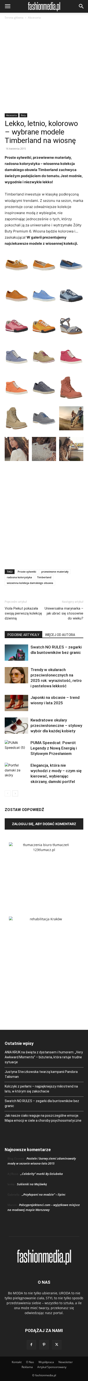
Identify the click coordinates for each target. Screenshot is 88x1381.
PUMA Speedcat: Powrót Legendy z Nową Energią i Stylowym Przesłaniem (54, 748)
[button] (7, 6)
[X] (56, 1344)
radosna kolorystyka (19, 577)
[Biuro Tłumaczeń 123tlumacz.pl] (44, 871)
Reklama (27, 1367)
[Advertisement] (44, 67)
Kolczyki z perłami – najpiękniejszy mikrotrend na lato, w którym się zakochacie (41, 1088)
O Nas (30, 1362)
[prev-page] (8, 793)
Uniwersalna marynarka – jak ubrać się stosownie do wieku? (64, 613)
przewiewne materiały (55, 571)
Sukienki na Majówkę (32, 1184)
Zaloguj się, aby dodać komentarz (44, 824)
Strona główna (14, 18)
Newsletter (65, 1362)
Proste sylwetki (27, 571)
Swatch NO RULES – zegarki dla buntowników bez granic (42, 1103)
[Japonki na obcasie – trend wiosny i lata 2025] (16, 703)
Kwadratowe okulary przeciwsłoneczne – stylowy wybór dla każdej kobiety (56, 725)
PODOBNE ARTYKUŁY (23, 635)
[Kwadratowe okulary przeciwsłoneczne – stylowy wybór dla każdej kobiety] (16, 725)
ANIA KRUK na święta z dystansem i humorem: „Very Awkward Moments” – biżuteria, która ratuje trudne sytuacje (44, 1057)
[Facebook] (31, 1344)
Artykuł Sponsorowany (51, 1367)
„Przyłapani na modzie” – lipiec (43, 1194)
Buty (23, 115)
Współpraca (46, 1362)
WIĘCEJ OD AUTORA (60, 635)
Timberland (44, 577)
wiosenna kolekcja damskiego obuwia (30, 583)
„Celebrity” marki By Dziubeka (41, 1174)
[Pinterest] (44, 1344)
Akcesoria (34, 18)
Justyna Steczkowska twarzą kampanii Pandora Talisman (41, 1074)
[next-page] (15, 793)
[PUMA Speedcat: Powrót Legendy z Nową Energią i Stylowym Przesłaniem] (16, 748)
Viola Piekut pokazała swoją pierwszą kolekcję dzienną (23, 613)
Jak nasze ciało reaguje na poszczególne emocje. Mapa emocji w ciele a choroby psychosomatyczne (43, 1118)
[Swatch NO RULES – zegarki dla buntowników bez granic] (16, 652)
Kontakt (17, 1362)
